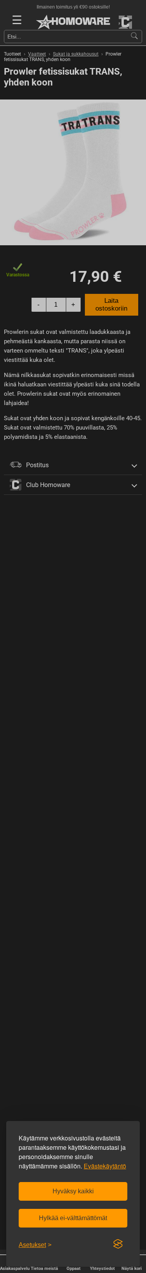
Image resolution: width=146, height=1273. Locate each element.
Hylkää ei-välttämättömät (73, 1218)
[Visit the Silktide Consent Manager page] (118, 1244)
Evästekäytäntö (105, 1165)
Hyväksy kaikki (73, 1191)
